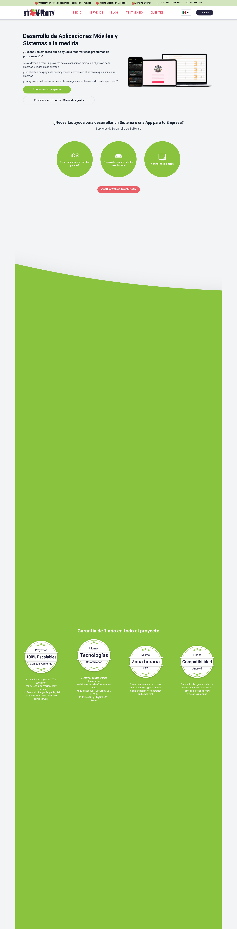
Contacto (204, 12)
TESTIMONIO (134, 12)
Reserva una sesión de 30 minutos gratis (59, 100)
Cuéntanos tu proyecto (47, 89)
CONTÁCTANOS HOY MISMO (118, 189)
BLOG (114, 12)
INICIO (77, 12)
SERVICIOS (96, 12)
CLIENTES (156, 12)
